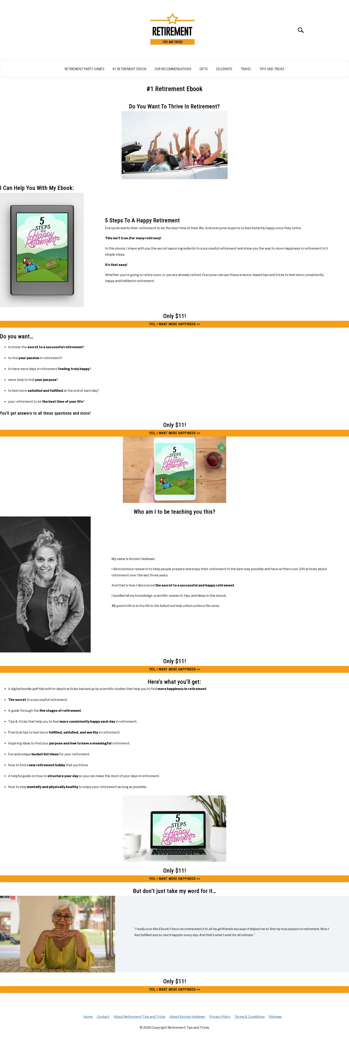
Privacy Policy (219, 1017)
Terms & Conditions (249, 1017)
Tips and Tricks (272, 69)
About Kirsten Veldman (187, 1017)
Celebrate (224, 69)
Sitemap (275, 1017)
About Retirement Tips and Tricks (139, 1017)
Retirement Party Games (84, 69)
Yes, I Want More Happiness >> (174, 324)
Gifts (204, 69)
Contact (103, 1017)
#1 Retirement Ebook (129, 69)
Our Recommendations (173, 69)
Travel (246, 69)
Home (88, 1017)
